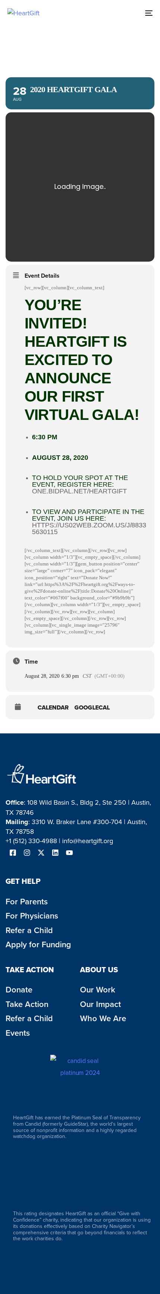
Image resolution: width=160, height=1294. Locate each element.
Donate (19, 989)
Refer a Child (29, 1018)
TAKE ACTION (30, 969)
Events (18, 1033)
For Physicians (32, 916)
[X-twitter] (41, 852)
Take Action (27, 1004)
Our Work (97, 989)
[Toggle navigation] (128, 13)
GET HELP (23, 881)
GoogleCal (92, 707)
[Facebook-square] (13, 852)
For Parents (27, 901)
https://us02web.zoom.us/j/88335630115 (89, 528)
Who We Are (103, 1018)
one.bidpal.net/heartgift (79, 491)
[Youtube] (69, 852)
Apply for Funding (38, 944)
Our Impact (100, 1004)
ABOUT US (99, 969)
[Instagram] (27, 852)
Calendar (53, 707)
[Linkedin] (55, 852)
